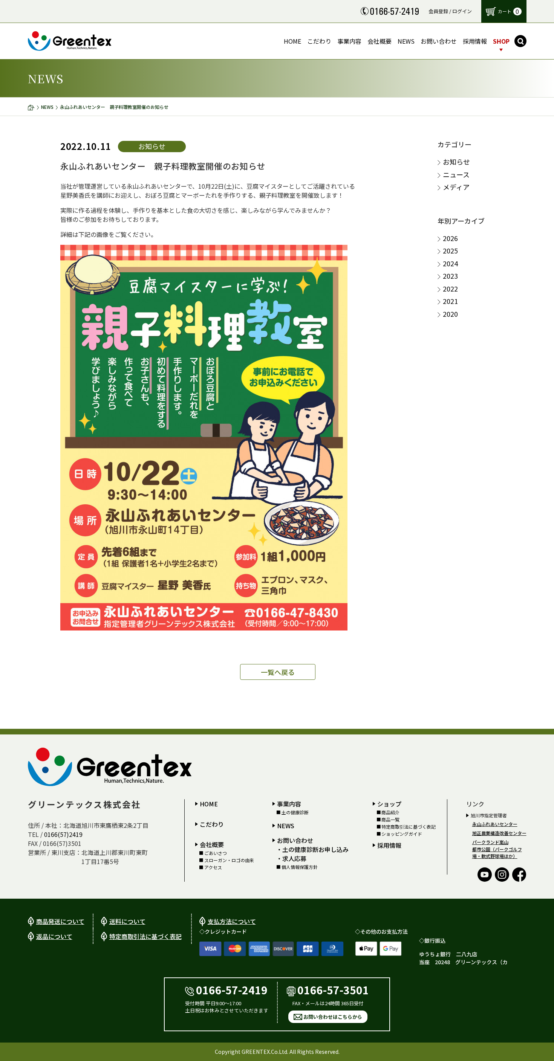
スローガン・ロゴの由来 (229, 860)
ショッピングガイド (401, 834)
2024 (450, 263)
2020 (450, 314)
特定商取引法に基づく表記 (408, 826)
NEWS (47, 107)
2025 (450, 250)
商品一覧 (390, 819)
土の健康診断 (295, 812)
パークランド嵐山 (490, 842)
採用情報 (389, 845)
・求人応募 (291, 858)
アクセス (213, 867)
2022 (450, 288)
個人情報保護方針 (299, 867)
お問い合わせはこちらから (332, 1016)
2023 (450, 276)
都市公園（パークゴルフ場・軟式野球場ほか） (497, 852)
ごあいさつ (215, 853)
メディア (456, 187)
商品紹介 (390, 812)
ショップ (389, 803)
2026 (450, 238)
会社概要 (212, 844)
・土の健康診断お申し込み (312, 849)
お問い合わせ (295, 840)
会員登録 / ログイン (450, 11)
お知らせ (456, 161)
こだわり (212, 824)
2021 (450, 301)
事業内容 (289, 803)
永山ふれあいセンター (494, 824)
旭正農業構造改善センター (499, 833)
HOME (209, 803)
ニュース (456, 174)
